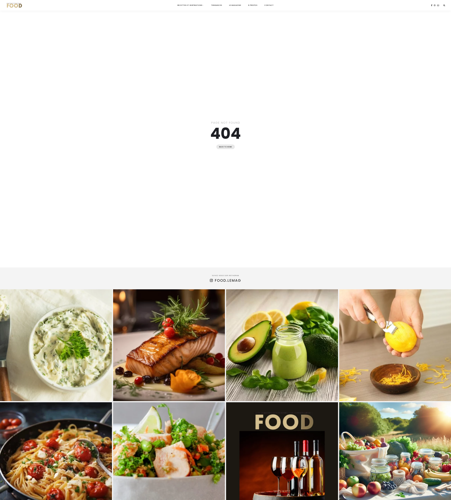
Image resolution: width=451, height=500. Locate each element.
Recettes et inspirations (189, 5)
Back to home (225, 147)
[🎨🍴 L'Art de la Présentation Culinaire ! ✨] (169, 345)
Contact (269, 5)
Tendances (216, 5)
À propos (252, 5)
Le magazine (235, 5)
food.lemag (228, 280)
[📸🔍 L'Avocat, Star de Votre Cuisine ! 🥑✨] (282, 345)
